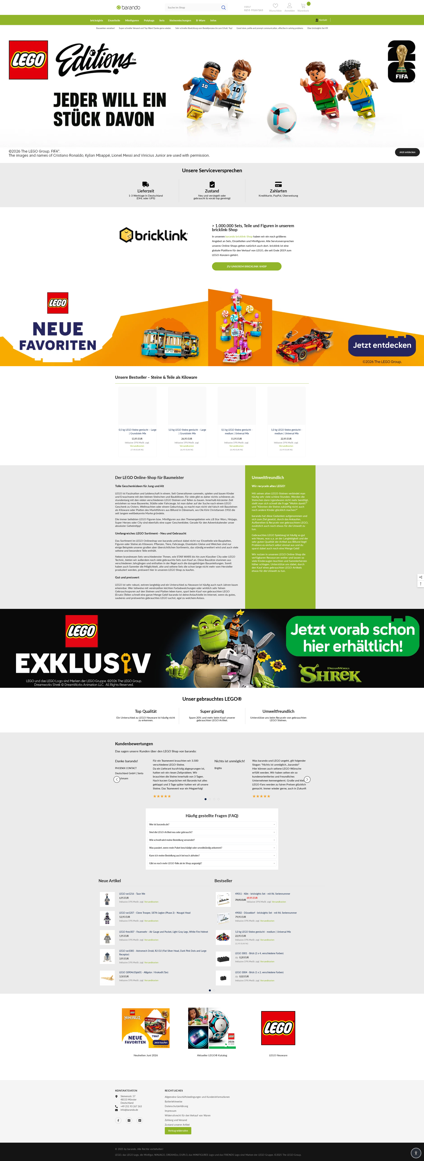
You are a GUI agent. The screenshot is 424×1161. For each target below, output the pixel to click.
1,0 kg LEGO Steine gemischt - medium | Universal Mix (286, 431)
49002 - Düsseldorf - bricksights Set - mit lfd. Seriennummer (266, 912)
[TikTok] (140, 1120)
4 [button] (218, 799)
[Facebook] (118, 1120)
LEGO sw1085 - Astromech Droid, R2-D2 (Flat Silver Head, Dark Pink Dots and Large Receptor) (162, 952)
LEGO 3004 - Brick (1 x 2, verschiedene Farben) (259, 971)
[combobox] (192, 7)
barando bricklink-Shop (239, 236)
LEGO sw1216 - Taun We (132, 893)
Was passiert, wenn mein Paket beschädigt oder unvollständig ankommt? (185, 847)
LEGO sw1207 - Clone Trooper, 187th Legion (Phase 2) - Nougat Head (154, 912)
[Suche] (196, 7)
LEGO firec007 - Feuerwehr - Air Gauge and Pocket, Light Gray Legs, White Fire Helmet (163, 931)
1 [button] (208, 159)
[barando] (212, 326)
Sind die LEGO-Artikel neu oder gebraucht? (170, 831)
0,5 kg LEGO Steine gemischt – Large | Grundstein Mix (137, 431)
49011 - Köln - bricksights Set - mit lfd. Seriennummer (262, 893)
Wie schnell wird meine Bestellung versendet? (172, 839)
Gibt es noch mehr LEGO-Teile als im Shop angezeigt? (175, 862)
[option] (212, 97)
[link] (145, 190)
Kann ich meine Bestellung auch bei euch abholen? (174, 855)
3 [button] (216, 159)
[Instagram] (129, 1120)
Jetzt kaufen (407, 113)
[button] (116, 779)
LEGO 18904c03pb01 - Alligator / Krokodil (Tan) (143, 971)
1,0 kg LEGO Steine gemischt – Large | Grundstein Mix (187, 431)
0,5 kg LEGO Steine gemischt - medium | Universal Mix (236, 431)
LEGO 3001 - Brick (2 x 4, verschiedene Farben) (259, 952)
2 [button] (212, 159)
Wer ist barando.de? (159, 823)
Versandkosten (137, 445)
